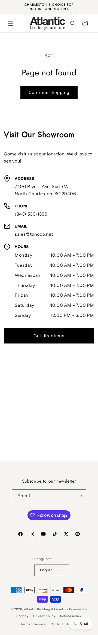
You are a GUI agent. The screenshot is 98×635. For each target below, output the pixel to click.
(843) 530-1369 (31, 214)
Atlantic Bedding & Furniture (46, 609)
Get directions (48, 335)
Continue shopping (49, 92)
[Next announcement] (88, 7)
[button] (11, 23)
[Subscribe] (80, 495)
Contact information (66, 624)
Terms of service (33, 624)
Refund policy (71, 616)
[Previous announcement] (10, 7)
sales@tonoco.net (34, 234)
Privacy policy (44, 616)
